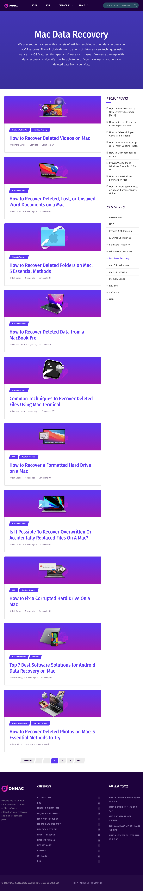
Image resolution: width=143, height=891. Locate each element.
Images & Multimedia (19, 130)
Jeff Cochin (17, 211)
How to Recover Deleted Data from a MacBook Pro (46, 335)
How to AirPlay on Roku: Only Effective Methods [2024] (122, 112)
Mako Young (17, 677)
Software (35, 657)
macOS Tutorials (118, 272)
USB (111, 299)
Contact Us (97, 883)
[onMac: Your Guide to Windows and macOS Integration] (11, 5)
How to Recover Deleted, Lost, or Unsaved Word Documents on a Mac (52, 202)
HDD (13, 457)
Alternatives (115, 217)
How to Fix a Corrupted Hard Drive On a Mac (49, 601)
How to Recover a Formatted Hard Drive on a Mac (50, 468)
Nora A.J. (15, 744)
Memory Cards (117, 278)
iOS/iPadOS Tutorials (120, 237)
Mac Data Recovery (40, 130)
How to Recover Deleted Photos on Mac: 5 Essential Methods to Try (52, 735)
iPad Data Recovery (119, 244)
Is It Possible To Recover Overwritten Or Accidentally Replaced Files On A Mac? (50, 535)
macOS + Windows (119, 265)
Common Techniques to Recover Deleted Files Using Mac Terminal (51, 401)
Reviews (113, 285)
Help (75, 883)
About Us (84, 883)
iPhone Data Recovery (120, 251)
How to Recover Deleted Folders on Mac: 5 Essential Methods (51, 268)
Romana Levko (18, 145)
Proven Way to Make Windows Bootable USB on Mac (123, 166)
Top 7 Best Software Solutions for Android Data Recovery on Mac (52, 668)
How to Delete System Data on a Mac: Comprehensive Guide (123, 190)
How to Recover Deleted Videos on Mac (49, 138)
